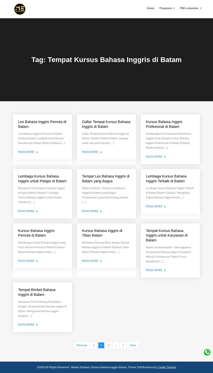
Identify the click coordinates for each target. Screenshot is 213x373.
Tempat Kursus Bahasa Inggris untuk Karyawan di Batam (167, 235)
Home (150, 8)
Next (133, 345)
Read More (26, 152)
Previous (82, 345)
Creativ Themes (166, 367)
